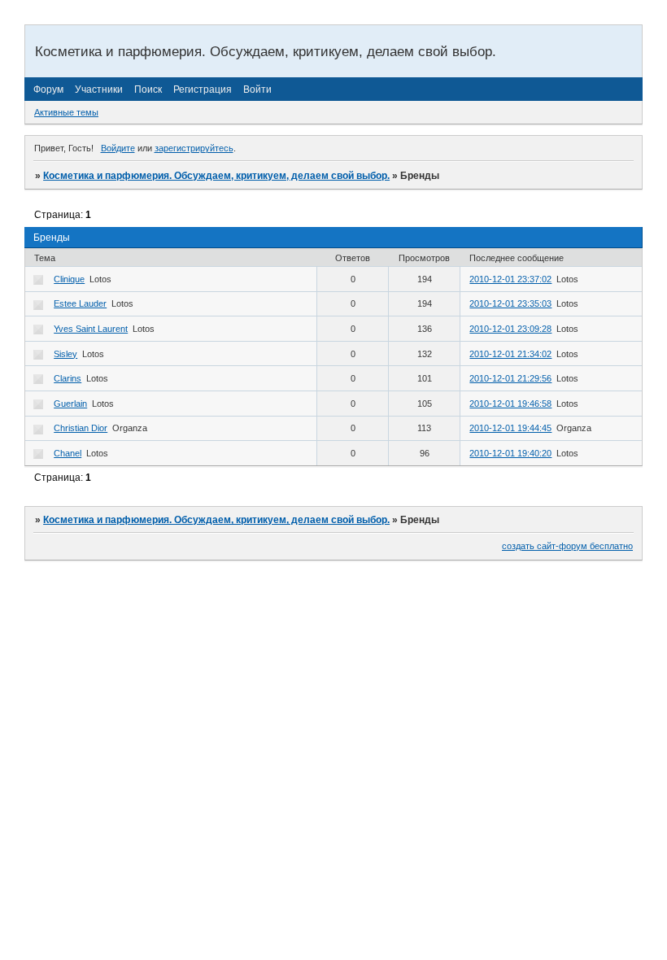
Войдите (118, 148)
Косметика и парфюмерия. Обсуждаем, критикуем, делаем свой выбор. (216, 175)
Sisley (65, 354)
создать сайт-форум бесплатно (567, 546)
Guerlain (70, 403)
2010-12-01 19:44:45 (510, 428)
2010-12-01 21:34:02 (510, 354)
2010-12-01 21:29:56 (510, 378)
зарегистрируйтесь (194, 148)
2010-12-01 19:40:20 (510, 453)
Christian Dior (80, 428)
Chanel (67, 453)
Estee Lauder (80, 303)
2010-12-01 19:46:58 (510, 403)
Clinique (69, 279)
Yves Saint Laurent (91, 329)
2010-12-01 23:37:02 (510, 279)
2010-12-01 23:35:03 (510, 303)
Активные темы (66, 112)
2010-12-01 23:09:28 (510, 329)
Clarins (67, 378)
